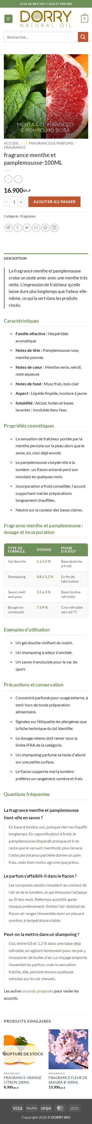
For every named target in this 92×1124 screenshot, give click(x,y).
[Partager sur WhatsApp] (8, 228)
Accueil (11, 143)
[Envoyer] (83, 37)
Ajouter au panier (54, 201)
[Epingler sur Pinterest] (45, 228)
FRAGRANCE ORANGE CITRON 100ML (22, 1080)
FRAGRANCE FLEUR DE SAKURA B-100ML (68, 1080)
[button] (8, 19)
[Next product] (8, 179)
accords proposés (37, 991)
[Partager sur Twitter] (27, 228)
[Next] (88, 1063)
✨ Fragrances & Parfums (48, 143)
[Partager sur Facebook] (18, 228)
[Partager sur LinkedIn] (54, 228)
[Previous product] (18, 179)
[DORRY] (46, 18)
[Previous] (4, 1063)
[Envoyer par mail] (36, 228)
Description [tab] (15, 258)
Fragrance (15, 147)
